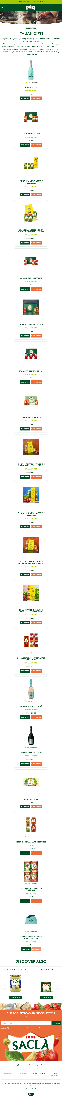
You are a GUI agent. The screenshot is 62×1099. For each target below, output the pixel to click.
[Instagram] (29, 1088)
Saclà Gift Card (31, 799)
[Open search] (5, 7)
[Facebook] (26, 1088)
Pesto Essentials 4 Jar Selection (31, 842)
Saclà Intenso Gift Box (31, 278)
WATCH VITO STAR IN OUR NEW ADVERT (31, 2)
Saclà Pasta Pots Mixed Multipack (31, 889)
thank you (11, 52)
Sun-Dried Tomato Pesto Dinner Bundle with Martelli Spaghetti (31, 513)
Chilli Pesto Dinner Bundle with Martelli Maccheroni (31, 562)
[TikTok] (32, 1088)
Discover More (25, 98)
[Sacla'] (30, 7)
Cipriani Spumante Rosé (31, 706)
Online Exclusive (15, 969)
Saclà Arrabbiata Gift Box (31, 371)
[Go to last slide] (3, 987)
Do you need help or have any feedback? (32, 1065)
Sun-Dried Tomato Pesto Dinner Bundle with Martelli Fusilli (31, 465)
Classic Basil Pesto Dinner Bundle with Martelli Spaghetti (31, 181)
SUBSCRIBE (56, 1023)
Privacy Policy (23, 1073)
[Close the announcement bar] (60, 2)
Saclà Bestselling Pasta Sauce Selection (31, 659)
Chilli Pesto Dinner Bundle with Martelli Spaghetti (31, 611)
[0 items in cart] (60, 7)
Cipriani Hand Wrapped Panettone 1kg (31, 937)
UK (32, 1094)
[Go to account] (56, 7)
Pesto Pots (46, 969)
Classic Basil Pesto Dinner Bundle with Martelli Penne (31, 231)
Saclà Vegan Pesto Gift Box (31, 418)
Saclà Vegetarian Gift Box (31, 325)
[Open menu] (2, 7)
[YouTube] (35, 1088)
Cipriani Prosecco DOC (31, 753)
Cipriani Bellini (31, 87)
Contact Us (7, 1073)
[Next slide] (59, 987)
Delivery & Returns (39, 1073)
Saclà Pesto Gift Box (31, 134)
